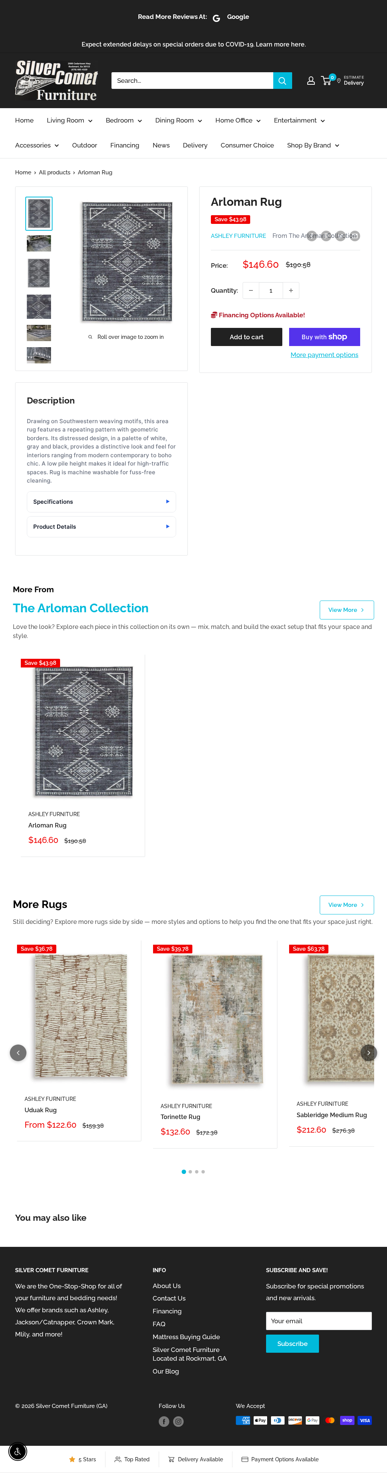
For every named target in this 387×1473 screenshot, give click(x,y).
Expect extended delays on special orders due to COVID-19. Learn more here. (194, 44)
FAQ (159, 1324)
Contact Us (169, 1298)
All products (54, 172)
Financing (124, 145)
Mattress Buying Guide (186, 1337)
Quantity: (224, 290)
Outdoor (84, 145)
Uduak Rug (41, 1110)
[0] (326, 80)
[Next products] (369, 1053)
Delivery (195, 145)
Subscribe (292, 1343)
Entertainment (295, 120)
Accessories (33, 145)
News (161, 145)
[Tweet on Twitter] (340, 236)
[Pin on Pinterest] (326, 236)
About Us (167, 1286)
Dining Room (174, 120)
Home (24, 120)
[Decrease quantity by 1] (251, 290)
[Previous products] (18, 1053)
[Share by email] (355, 236)
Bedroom (120, 120)
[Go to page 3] (196, 1171)
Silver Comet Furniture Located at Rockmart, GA (190, 1354)
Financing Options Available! (261, 315)
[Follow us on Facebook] (164, 1421)
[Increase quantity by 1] (291, 290)
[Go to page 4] (203, 1171)
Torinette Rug (180, 1117)
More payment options (324, 355)
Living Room (65, 120)
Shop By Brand (309, 145)
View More (342, 610)
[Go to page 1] (184, 1171)
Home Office (233, 120)
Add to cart (246, 337)
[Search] (282, 80)
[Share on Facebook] (312, 236)
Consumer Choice (247, 145)
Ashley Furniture (238, 236)
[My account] (311, 80)
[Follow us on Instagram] (178, 1421)
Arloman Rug (47, 825)
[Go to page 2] (190, 1171)
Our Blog (166, 1371)
